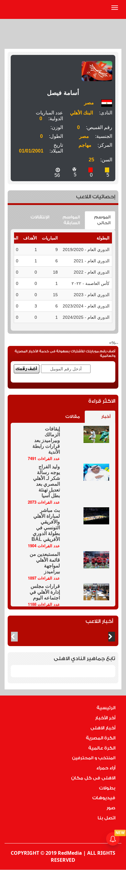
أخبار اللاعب (99, 621)
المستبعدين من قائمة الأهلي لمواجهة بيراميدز (45, 563)
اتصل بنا (106, 818)
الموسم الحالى (102, 220)
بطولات (107, 788)
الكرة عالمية (101, 748)
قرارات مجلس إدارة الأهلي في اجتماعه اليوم (45, 592)
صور (110, 808)
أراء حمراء (105, 768)
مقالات (72, 416)
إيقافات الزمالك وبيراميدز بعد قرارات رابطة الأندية (46, 440)
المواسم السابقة (71, 220)
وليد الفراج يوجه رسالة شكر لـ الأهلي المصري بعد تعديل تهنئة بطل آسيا (46, 481)
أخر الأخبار (105, 718)
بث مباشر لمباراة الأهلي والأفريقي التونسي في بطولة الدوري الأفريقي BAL (45, 525)
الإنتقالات (40, 217)
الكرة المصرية (100, 738)
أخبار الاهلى (103, 728)
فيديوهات (103, 797)
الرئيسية (106, 707)
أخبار (105, 416)
